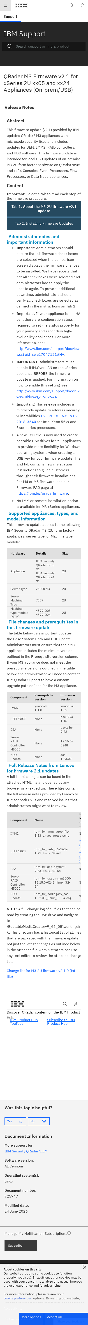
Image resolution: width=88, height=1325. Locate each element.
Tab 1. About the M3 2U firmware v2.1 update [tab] (44, 208)
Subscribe (15, 1246)
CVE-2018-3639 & (57, 416)
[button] (84, 1267)
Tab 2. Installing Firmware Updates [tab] (44, 223)
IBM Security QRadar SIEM (26, 1151)
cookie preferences (18, 1298)
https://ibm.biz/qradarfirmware (42, 493)
